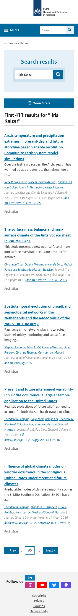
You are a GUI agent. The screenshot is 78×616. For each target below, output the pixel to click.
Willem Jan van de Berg (42, 182)
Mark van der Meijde (49, 352)
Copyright (39, 595)
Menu (14, 30)
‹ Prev (12, 550)
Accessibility (39, 611)
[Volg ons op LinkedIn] (30, 577)
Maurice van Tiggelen (40, 269)
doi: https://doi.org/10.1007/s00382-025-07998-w (37, 523)
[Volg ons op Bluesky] (54, 585)
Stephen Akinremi (15, 347)
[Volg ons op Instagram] (30, 585)
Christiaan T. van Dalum (18, 264)
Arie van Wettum (52, 347)
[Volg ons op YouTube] (42, 585)
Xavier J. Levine (54, 187)
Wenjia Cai (51, 419)
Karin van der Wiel (46, 424)
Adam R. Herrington (31, 187)
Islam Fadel (34, 347)
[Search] (70, 30)
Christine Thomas (25, 352)
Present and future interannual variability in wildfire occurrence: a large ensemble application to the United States (38, 395)
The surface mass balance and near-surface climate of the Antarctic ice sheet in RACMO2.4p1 (37, 235)
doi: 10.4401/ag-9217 (18, 363)
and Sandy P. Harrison (52, 512)
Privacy (39, 601)
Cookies (39, 606)
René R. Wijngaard (15, 182)
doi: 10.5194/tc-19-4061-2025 (46, 280)
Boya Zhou (37, 419)
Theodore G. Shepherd (44, 507)
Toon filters (41, 103)
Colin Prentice (25, 424)
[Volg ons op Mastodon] (66, 585)
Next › (50, 550)
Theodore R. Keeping (16, 419)
